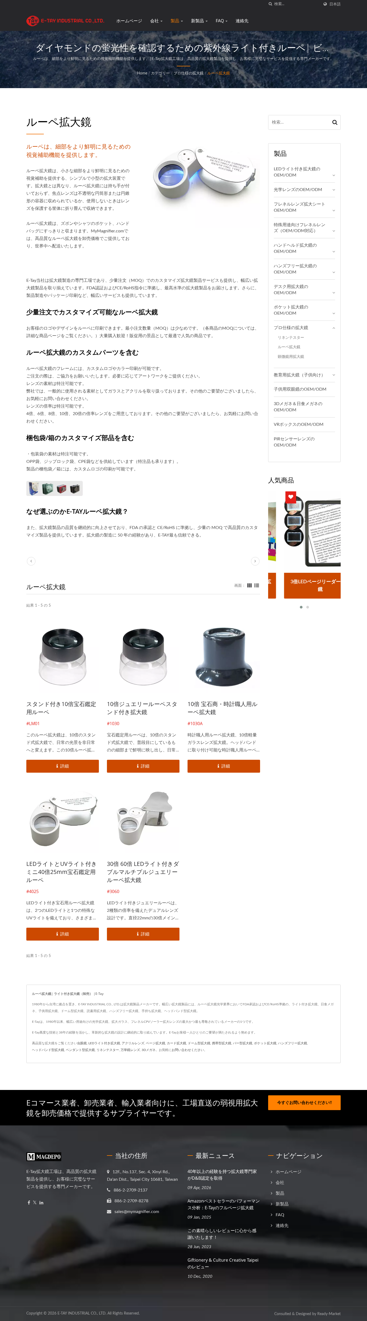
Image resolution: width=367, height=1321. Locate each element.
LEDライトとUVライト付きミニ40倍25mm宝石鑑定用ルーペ (61, 872)
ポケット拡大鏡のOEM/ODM (291, 310)
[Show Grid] (249, 585)
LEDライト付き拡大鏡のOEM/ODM (297, 172)
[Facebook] (29, 1203)
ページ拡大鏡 (155, 1043)
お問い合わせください (188, 1050)
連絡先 (242, 21)
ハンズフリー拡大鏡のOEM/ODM (295, 269)
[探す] (270, 4)
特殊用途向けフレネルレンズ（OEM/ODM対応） (299, 228)
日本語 (335, 4)
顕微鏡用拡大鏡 (291, 357)
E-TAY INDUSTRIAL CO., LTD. (81, 1313)
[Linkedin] (41, 1203)
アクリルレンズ (133, 1043)
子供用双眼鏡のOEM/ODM (300, 389)
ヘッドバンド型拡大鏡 (48, 1050)
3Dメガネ (149, 1050)
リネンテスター (291, 338)
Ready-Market (329, 1314)
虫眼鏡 (82, 1043)
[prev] (31, 561)
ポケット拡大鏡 (265, 1043)
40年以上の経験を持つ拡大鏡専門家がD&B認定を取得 (222, 1174)
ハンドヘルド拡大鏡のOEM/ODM (295, 248)
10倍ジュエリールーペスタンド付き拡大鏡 (142, 708)
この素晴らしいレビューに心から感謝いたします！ (222, 1234)
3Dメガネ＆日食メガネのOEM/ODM (298, 407)
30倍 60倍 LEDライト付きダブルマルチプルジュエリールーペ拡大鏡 (143, 872)
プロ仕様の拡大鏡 (189, 73)
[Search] (335, 122)
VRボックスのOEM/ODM (298, 424)
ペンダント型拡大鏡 (80, 1050)
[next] (255, 561)
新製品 (198, 21)
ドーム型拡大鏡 (199, 1043)
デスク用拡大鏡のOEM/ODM (291, 290)
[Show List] (256, 585)
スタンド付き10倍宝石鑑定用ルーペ (61, 708)
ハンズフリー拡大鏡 (292, 1043)
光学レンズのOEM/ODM (298, 190)
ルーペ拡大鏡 (218, 73)
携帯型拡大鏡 (221, 1043)
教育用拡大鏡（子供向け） (299, 375)
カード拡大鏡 (176, 1043)
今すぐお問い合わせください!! (304, 1103)
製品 (175, 21)
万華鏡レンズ (130, 1050)
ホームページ (129, 21)
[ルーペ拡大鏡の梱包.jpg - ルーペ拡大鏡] (54, 488)
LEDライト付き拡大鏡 (104, 1043)
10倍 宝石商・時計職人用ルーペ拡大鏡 (223, 708)
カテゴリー (160, 73)
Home (142, 73)
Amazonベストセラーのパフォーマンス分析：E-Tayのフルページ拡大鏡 (224, 1204)
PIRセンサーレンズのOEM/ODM (294, 442)
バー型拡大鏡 (242, 1043)
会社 (155, 21)
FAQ (220, 21)
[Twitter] (35, 1203)
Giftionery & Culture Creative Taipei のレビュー (223, 1263)
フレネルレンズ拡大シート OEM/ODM (299, 207)
